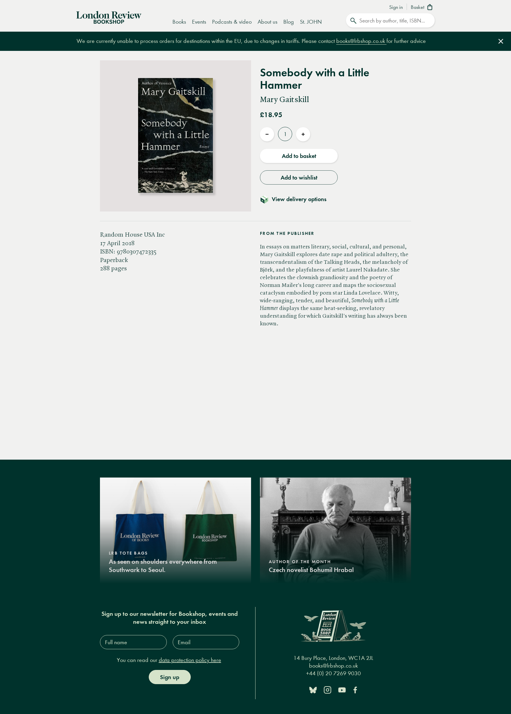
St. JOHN (311, 21)
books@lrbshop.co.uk (361, 41)
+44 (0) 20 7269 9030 (333, 673)
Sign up (169, 677)
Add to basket (299, 155)
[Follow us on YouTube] (342, 689)
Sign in (396, 7)
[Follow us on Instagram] (327, 689)
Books (179, 21)
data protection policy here (190, 660)
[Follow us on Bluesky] (313, 689)
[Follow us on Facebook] (355, 689)
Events (199, 21)
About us (267, 21)
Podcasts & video (232, 21)
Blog (288, 21)
